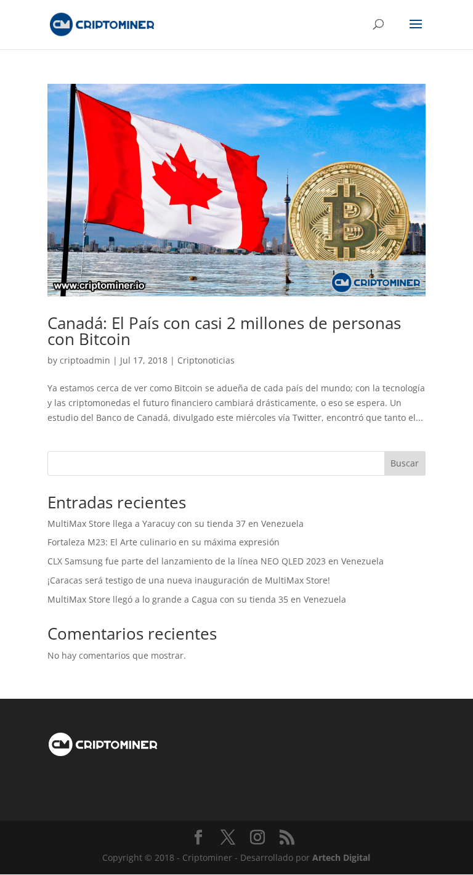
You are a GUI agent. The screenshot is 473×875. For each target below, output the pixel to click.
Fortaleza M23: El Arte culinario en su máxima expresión (163, 542)
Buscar (404, 463)
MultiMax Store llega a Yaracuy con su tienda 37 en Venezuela (175, 523)
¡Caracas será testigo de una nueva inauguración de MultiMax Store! (188, 580)
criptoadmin (85, 360)
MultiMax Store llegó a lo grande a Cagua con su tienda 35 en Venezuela (196, 599)
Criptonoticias (206, 360)
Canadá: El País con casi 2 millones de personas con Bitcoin (224, 331)
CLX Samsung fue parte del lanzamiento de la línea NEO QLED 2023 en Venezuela (215, 561)
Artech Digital (341, 857)
